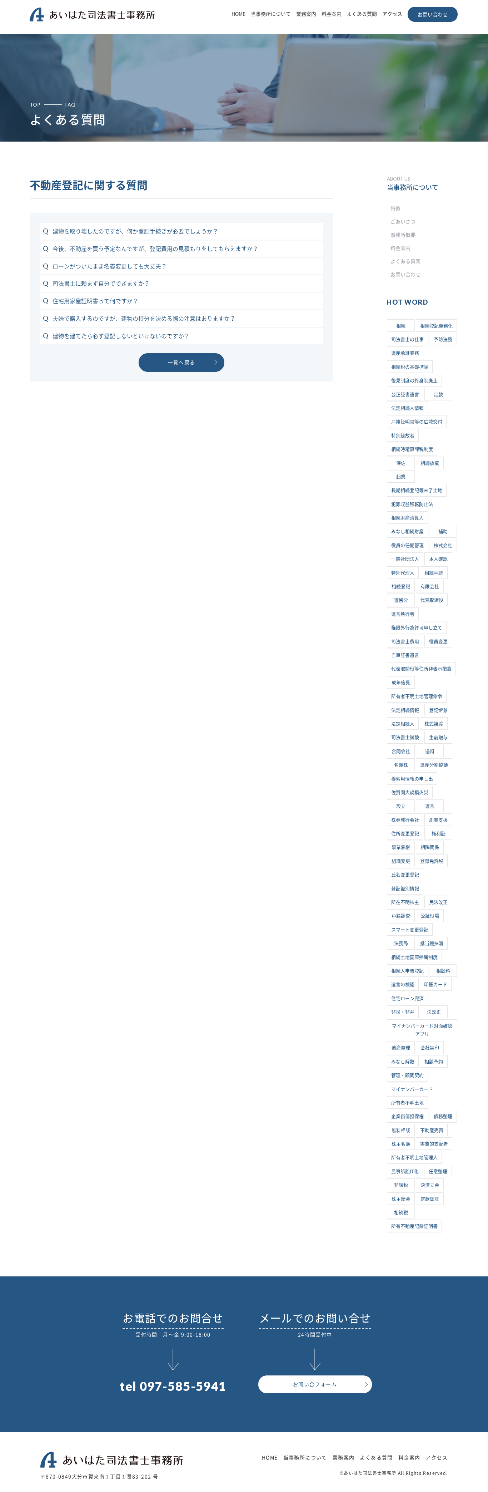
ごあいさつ (402, 221)
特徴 (395, 208)
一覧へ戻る (181, 362)
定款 (438, 394)
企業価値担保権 (407, 1116)
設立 (400, 806)
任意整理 (438, 1171)
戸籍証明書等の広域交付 (416, 421)
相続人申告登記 (407, 971)
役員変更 (438, 641)
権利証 (438, 833)
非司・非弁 (402, 1012)
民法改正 (438, 902)
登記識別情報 (405, 888)
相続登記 (401, 586)
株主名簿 (401, 1144)
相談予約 (433, 1061)
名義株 (401, 765)
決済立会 (429, 1185)
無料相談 (401, 1130)
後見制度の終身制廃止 (414, 380)
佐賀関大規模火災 (409, 792)
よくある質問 (362, 13)
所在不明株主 (405, 902)
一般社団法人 (405, 559)
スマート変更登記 (409, 929)
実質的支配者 (434, 1144)
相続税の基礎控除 (409, 367)
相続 (400, 326)
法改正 (434, 1012)
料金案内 (332, 13)
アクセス (392, 13)
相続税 (401, 1212)
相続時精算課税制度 (412, 449)
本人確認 (438, 559)
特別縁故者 (402, 435)
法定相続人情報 (407, 408)
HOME (238, 13)
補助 (443, 531)
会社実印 (429, 1047)
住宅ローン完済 (407, 998)
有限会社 (429, 586)
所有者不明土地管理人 (414, 1157)
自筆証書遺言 (405, 655)
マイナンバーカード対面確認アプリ (422, 1030)
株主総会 (401, 1199)
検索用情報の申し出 (412, 779)
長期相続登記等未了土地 (416, 490)
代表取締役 (431, 600)
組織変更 (401, 861)
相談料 (443, 971)
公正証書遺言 (405, 394)
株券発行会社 (405, 820)
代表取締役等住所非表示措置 (421, 668)
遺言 (429, 806)
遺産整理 (401, 1047)
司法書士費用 (405, 641)
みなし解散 (402, 1061)
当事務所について (271, 13)
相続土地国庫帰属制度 (414, 957)
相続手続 (433, 573)
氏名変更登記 (405, 874)
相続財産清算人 (407, 518)
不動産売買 (431, 1130)
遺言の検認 (402, 984)
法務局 (401, 943)
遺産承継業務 (405, 353)
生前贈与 (438, 737)
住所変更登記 (405, 833)
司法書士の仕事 (407, 339)
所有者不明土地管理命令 (416, 696)
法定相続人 (402, 724)
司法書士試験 (405, 737)
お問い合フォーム (315, 1384)
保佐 (400, 463)
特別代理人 (402, 573)
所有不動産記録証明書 (414, 1226)
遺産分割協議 (434, 765)
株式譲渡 (433, 724)
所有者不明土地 (407, 1102)
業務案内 (306, 13)
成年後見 (401, 682)
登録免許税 (431, 861)
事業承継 (401, 847)
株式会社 (443, 545)
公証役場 (429, 916)
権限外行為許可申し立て (416, 627)
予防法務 (443, 339)
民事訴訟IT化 (405, 1171)
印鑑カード (435, 984)
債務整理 (443, 1116)
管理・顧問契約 (407, 1075)
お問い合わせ (433, 14)
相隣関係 (429, 847)
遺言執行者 (402, 614)
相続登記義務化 (436, 326)
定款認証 (429, 1199)
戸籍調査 (401, 916)
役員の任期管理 (407, 545)
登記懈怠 (438, 710)
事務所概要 (402, 234)
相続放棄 (429, 463)
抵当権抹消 (431, 943)
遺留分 (401, 600)
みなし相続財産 (407, 531)
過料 (429, 751)
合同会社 (401, 751)
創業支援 (438, 820)
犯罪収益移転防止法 (412, 504)
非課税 (401, 1185)
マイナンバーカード (412, 1089)
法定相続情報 (405, 710)
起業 (400, 476)
